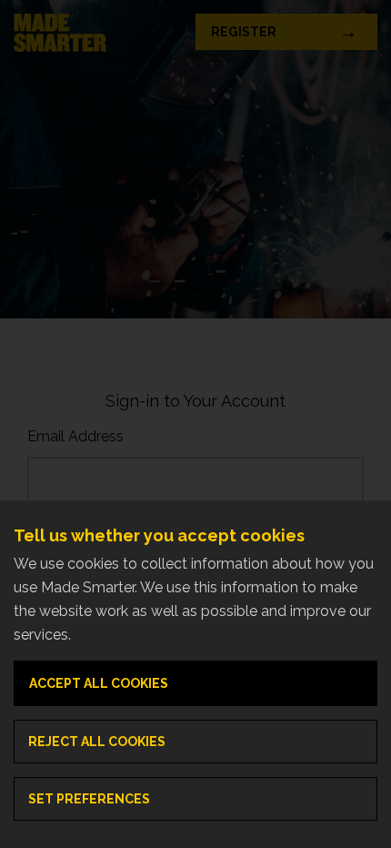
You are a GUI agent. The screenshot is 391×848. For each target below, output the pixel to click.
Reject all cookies (96, 741)
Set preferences (89, 799)
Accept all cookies (98, 683)
